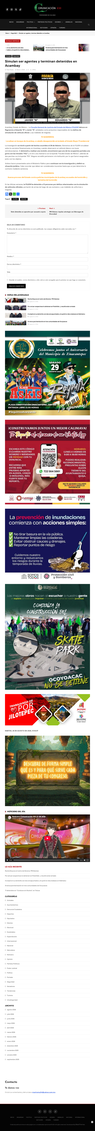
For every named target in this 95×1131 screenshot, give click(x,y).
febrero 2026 (11, 1037)
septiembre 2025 (13, 1059)
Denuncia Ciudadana (14, 909)
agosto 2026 (11, 1010)
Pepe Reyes (10, 69)
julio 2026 (10, 1014)
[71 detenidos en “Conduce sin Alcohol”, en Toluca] (17, 47)
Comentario (11, 233)
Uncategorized (12, 1000)
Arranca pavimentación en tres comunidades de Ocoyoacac (47, 321)
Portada (8, 56)
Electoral (10, 927)
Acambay (15, 199)
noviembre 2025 (12, 1050)
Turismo (62, 28)
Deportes (10, 914)
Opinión (53, 28)
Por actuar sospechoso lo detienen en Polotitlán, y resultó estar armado (51, 306)
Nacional (78, 22)
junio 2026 (10, 1019)
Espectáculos (12, 937)
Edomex (58, 22)
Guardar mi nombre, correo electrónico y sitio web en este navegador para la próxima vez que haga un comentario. (47, 280)
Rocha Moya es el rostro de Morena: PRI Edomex (43, 299)
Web (8, 272)
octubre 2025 (12, 1055)
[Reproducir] (7, 860)
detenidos (24, 199)
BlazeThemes (80, 1124)
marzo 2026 (11, 1032)
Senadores (11, 986)
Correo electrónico (14, 264)
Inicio (11, 22)
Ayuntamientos (12, 905)
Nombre (10, 256)
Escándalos (11, 932)
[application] (47, 838)
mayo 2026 (11, 1023)
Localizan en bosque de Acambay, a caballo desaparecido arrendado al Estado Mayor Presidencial (47, 141)
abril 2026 (10, 1028)
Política (30, 22)
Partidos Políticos (45, 22)
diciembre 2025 (12, 1046)
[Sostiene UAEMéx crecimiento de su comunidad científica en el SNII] (63, 47)
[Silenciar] (85, 860)
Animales (68, 22)
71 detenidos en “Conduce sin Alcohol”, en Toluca (22, 890)
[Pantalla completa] (88, 860)
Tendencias (11, 991)
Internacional (31, 28)
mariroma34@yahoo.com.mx (43, 1092)
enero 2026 (11, 1041)
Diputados (10, 918)
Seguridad (20, 22)
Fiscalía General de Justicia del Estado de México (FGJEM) (55, 127)
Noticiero (44, 28)
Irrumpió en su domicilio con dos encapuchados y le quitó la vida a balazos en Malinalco (56, 314)
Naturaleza (11, 950)
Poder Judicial (12, 968)
